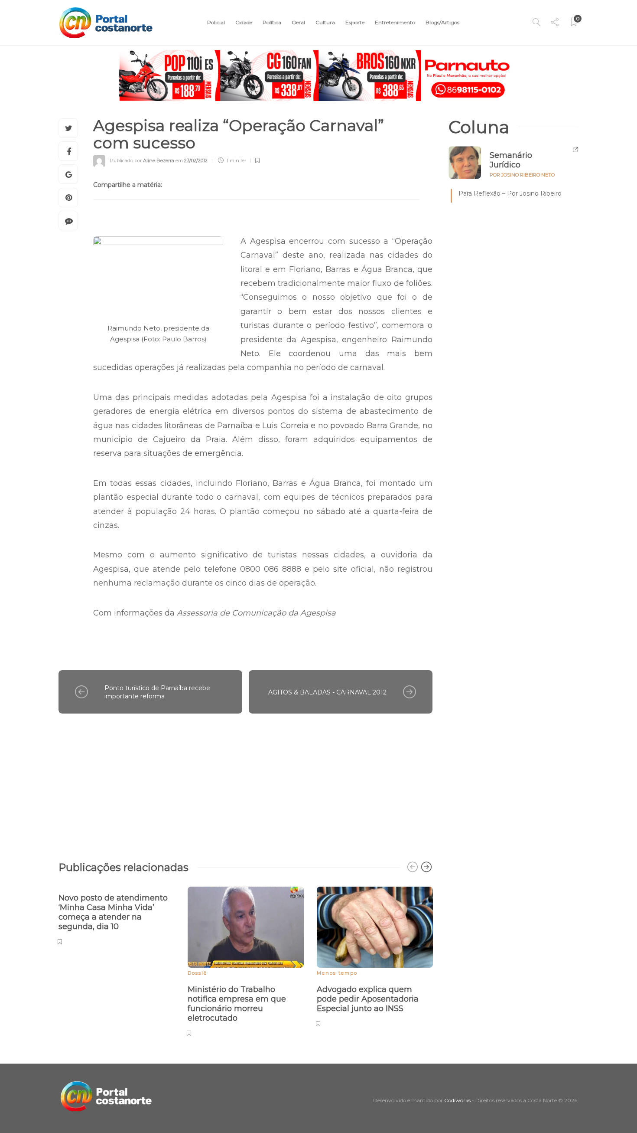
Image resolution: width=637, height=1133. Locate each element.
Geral (298, 22)
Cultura (325, 22)
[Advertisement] (245, 783)
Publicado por (142, 160)
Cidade (243, 22)
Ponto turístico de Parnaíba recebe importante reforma (157, 692)
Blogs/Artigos (442, 22)
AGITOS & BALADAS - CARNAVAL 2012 (327, 692)
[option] (116, 914)
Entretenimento (395, 22)
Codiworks (457, 1100)
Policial (216, 22)
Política (272, 22)
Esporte (354, 22)
